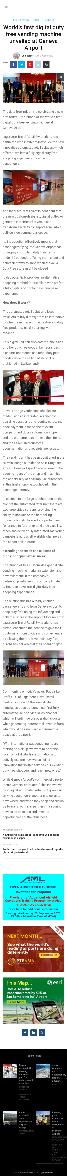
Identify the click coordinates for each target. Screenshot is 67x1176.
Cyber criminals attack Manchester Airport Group (24, 1120)
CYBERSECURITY (26, 1131)
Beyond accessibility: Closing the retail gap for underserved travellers (24, 1074)
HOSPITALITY (25, 1095)
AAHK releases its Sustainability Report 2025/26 (57, 1073)
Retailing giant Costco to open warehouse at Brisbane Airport (57, 1123)
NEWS (36, 20)
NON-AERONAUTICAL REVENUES (59, 1157)
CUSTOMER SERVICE (24, 1088)
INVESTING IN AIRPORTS (57, 1147)
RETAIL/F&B (49, 20)
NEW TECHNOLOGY (21, 20)
